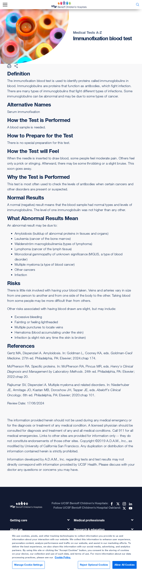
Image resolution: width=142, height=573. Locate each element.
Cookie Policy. (63, 557)
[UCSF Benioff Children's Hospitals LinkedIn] (130, 504)
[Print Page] (9, 66)
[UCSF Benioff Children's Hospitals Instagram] (124, 504)
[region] (71, 551)
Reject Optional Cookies (94, 564)
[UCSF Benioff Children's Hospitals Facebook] (111, 504)
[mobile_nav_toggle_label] (5, 4)
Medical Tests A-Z (87, 32)
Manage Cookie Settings (28, 564)
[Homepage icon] (71, 4)
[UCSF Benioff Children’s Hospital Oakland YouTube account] (130, 508)
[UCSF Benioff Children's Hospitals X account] (117, 504)
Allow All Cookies (124, 564)
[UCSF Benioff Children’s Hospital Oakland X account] (124, 508)
